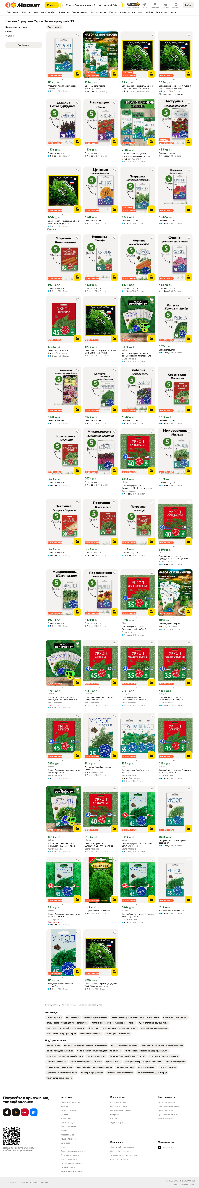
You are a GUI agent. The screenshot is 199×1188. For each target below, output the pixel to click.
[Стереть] (119, 5)
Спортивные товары (70, 1155)
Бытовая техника (68, 1110)
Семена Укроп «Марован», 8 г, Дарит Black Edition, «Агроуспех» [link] (175, 87)
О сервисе (115, 1114)
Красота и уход (67, 1135)
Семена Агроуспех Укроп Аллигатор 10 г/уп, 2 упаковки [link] (175, 771)
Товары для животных (70, 1159)
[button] (54, 27)
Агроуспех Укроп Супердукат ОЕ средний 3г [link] (173, 841)
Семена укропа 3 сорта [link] (95, 86)
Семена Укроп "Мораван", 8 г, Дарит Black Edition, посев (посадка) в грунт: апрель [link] (138, 87)
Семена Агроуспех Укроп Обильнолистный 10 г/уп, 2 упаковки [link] (134, 698)
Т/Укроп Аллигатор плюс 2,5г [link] (172, 910)
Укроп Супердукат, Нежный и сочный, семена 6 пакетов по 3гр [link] (136, 354)
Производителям (165, 1110)
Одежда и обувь (68, 1123)
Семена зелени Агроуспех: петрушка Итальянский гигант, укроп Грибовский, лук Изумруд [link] (136, 155)
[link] (54, 1017)
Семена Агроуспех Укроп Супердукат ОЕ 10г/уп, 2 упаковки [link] (100, 844)
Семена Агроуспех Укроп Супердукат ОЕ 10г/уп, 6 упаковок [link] (174, 557)
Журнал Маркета (117, 1123)
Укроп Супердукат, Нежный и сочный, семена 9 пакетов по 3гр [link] (62, 698)
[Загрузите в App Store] (7, 1115)
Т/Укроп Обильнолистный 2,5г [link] (98, 910)
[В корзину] (77, 74)
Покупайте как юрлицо (120, 1110)
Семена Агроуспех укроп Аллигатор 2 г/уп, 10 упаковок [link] (138, 915)
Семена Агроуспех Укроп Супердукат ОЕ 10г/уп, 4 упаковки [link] (137, 486)
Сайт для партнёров (119, 1159)
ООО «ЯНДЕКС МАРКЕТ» (185, 1181)
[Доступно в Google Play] (16, 1115)
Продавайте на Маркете (121, 1151)
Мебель (64, 1106)
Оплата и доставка (118, 1106)
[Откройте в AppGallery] (25, 1115)
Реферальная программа (169, 1106)
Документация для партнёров (123, 1155)
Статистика (12, 1182)
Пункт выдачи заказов (168, 1114)
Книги (63, 1147)
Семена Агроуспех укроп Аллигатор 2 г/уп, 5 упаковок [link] (138, 844)
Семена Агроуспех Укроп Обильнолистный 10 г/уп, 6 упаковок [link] (134, 628)
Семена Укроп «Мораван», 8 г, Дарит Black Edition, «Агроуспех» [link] (64, 222)
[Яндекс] (192, 1184)
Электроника (66, 1118)
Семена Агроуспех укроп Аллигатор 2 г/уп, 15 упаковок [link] (64, 915)
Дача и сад (65, 1143)
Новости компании (166, 1102)
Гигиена (64, 1114)
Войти (188, 5)
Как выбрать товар (118, 1102)
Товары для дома (68, 1127)
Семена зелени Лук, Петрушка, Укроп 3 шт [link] (135, 771)
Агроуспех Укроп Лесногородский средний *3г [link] (63, 87)
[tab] (13, 12)
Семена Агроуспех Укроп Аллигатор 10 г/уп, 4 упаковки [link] (101, 698)
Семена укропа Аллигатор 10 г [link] (61, 350)
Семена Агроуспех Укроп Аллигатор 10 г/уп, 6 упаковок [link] (64, 771)
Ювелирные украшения (71, 1171)
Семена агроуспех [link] (56, 153)
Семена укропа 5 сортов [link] (169, 624)
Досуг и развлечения (70, 1102)
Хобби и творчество (70, 1139)
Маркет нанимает (166, 1118)
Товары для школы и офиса (72, 1151)
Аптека (64, 1131)
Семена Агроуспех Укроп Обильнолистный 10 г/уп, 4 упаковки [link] (171, 698)
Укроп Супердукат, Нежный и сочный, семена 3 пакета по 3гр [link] (61, 844)
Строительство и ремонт (72, 1163)
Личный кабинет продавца (122, 1147)
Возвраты (114, 1118)
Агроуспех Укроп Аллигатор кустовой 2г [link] (60, 985)
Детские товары (68, 1167)
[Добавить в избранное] (78, 35)
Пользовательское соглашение (34, 1182)
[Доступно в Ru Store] (33, 1115)
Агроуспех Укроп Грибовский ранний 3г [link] (98, 768)
